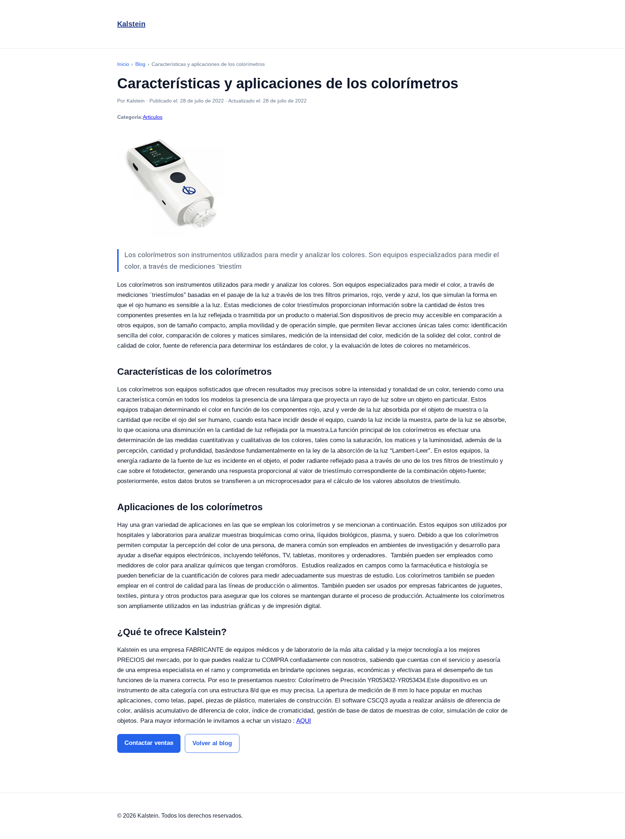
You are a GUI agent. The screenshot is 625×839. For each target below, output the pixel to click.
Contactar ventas (148, 742)
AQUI (303, 720)
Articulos (152, 117)
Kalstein (131, 24)
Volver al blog (212, 743)
